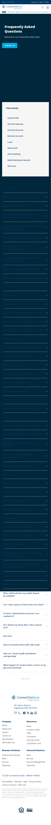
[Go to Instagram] (35, 713)
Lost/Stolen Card (34, 743)
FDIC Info (22, 785)
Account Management (36, 762)
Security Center (33, 740)
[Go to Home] (12, 7)
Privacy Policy (35, 781)
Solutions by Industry (11, 755)
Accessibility (7, 781)
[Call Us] (19, 713)
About (4, 725)
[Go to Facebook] (24, 713)
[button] (25, 594)
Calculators (31, 736)
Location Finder (33, 729)
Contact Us (6, 735)
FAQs (47, 2)
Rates (41, 2)
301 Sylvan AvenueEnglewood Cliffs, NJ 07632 (25, 706)
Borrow (5, 762)
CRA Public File (8, 742)
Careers (5, 732)
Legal (25, 781)
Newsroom (7, 729)
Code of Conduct (9, 785)
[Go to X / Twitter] (28, 713)
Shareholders (7, 739)
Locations (34, 2)
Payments (6, 765)
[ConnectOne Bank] (25, 698)
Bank (4, 758)
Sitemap (17, 781)
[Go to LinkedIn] (32, 713)
